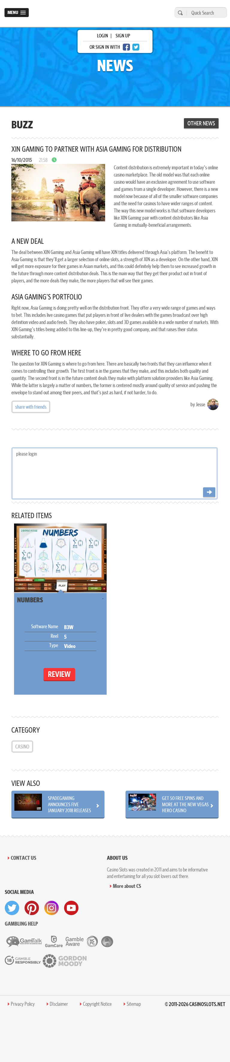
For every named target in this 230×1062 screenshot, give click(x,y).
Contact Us (23, 858)
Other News (201, 123)
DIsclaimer (59, 1004)
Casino (22, 746)
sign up (123, 36)
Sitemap (134, 1004)
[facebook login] (126, 47)
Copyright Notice (97, 1004)
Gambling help (21, 923)
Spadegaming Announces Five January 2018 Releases (69, 804)
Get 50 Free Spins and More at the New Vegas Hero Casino (185, 804)
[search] (179, 12)
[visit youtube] (71, 908)
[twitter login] (136, 47)
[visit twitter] (12, 908)
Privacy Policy (23, 1004)
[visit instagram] (51, 908)
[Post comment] (209, 492)
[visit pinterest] (32, 908)
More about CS (127, 886)
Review (59, 674)
